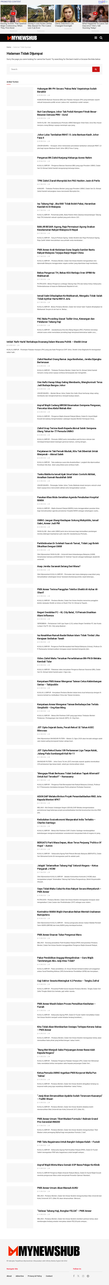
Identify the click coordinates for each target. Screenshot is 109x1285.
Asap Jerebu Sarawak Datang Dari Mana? (58, 566)
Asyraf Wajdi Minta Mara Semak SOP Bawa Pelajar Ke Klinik (68, 1164)
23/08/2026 (42, 550)
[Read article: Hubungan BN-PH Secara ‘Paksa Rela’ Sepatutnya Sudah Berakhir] (20, 96)
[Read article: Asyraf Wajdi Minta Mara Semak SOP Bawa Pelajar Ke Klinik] (20, 1172)
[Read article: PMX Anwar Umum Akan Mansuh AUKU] (20, 1195)
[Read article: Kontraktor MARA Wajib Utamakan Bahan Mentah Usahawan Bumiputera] (20, 919)
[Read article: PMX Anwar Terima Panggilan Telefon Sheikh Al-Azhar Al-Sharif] (20, 597)
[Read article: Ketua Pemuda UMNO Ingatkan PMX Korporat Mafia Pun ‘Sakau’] (20, 1080)
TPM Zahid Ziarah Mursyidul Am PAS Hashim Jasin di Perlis (68, 180)
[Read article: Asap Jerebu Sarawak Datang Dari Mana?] (20, 574)
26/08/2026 (42, 325)
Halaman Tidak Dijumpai (22, 47)
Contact (49, 1276)
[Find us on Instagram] (83, 1276)
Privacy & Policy (35, 1276)
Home (9, 47)
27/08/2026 (42, 184)
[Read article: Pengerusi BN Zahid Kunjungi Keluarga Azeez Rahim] (20, 165)
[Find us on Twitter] (78, 1276)
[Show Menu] (96, 38)
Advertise (20, 1276)
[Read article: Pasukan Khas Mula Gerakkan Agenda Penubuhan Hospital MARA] (20, 505)
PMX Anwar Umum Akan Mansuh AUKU (57, 1187)
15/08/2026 (42, 938)
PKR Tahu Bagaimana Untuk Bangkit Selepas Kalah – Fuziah (68, 1141)
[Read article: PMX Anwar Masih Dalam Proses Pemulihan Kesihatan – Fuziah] (20, 1011)
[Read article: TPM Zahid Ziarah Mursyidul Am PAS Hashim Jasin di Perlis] (20, 188)
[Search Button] (101, 38)
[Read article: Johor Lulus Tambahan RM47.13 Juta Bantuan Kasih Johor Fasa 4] (20, 142)
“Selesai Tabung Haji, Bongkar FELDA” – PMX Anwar (64, 1210)
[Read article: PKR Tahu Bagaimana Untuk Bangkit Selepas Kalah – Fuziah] (20, 1149)
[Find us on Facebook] (73, 1276)
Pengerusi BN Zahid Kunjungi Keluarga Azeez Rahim (64, 157)
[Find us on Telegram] (88, 1276)
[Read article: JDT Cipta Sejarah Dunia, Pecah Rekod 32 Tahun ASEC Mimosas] (20, 735)
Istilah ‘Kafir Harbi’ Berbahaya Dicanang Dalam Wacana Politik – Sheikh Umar (47, 341)
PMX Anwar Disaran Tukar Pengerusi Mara (59, 934)
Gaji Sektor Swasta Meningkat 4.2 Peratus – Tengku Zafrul (68, 980)
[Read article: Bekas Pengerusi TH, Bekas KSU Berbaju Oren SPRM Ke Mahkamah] (20, 280)
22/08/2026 (42, 596)
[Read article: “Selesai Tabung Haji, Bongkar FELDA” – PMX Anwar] (20, 1218)
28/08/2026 (42, 95)
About (9, 1276)
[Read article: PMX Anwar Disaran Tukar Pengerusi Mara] (20, 942)
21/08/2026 (42, 757)
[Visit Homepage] (22, 37)
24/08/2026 (42, 481)
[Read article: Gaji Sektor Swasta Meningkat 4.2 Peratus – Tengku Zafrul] (20, 988)
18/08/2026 (42, 895)
